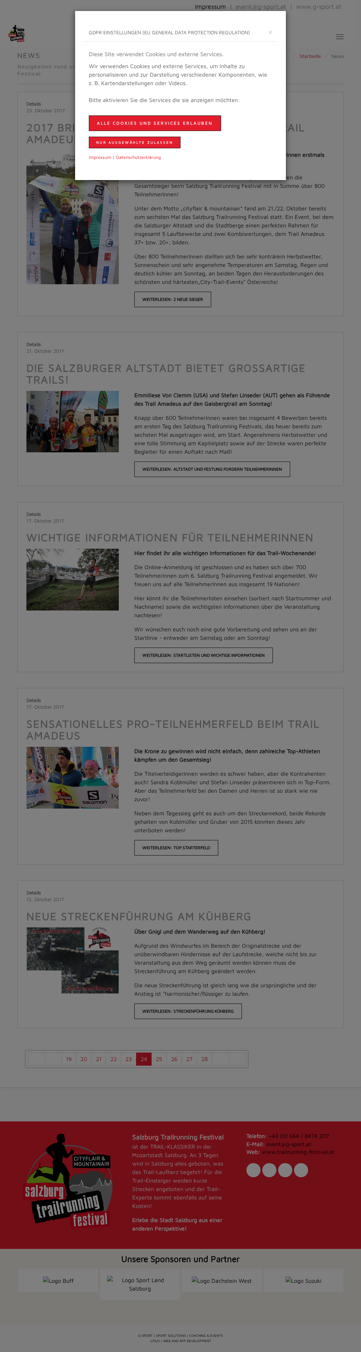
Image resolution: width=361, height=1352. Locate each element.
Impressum (100, 157)
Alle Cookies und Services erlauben (155, 123)
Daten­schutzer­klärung (138, 157)
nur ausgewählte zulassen (134, 142)
